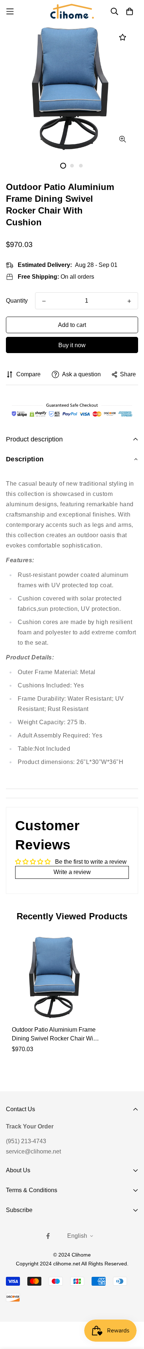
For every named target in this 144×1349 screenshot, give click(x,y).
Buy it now (72, 345)
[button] (72, 459)
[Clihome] (72, 11)
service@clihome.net (33, 1151)
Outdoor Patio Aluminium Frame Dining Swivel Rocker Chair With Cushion (55, 1034)
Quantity (17, 300)
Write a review (72, 872)
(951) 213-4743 (26, 1141)
